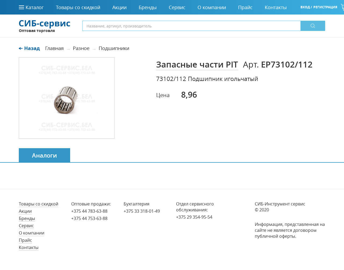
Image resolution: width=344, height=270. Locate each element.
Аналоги (44, 155)
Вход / (306, 7)
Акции (25, 211)
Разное (81, 48)
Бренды (27, 218)
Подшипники (114, 48)
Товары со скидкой (38, 204)
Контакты (28, 247)
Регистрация (325, 7)
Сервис (26, 226)
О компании (31, 233)
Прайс (25, 240)
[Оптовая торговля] (44, 24)
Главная (54, 48)
